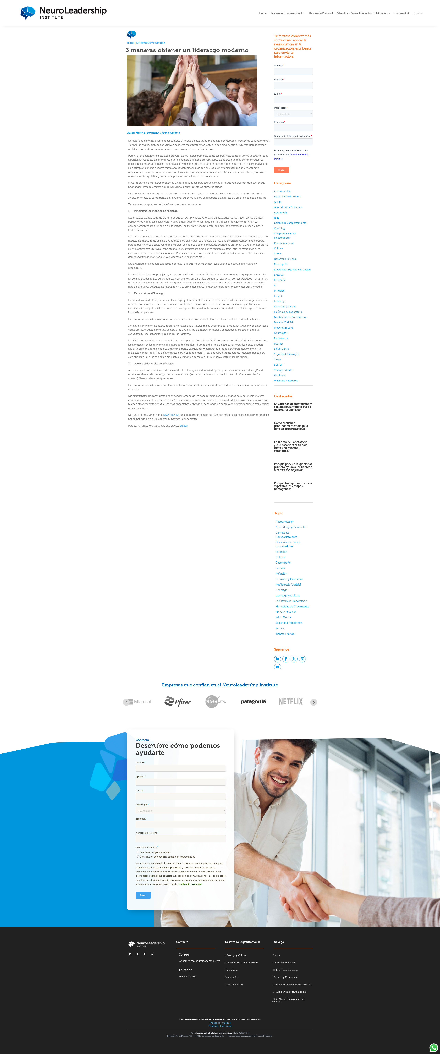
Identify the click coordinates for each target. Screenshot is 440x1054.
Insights (278, 296)
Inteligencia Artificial (288, 584)
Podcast (278, 343)
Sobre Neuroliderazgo (285, 970)
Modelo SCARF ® (283, 322)
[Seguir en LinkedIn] (277, 659)
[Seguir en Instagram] (302, 659)
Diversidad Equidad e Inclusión (241, 963)
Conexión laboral (284, 243)
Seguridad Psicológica (286, 354)
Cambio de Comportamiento (286, 534)
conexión (281, 551)
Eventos (417, 13)
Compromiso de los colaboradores (288, 544)
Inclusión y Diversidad (289, 579)
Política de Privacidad (220, 1023)
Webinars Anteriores (286, 380)
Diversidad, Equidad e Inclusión (292, 269)
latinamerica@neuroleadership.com (199, 961)
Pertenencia (281, 338)
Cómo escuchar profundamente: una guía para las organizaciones (291, 425)
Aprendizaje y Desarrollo (288, 207)
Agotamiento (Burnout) (287, 196)
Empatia (280, 568)
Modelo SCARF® (286, 612)
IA (275, 285)
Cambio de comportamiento (290, 223)
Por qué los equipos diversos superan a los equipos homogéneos (293, 486)
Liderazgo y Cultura (150, 43)
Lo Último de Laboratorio (288, 311)
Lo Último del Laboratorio (291, 601)
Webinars (279, 375)
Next (313, 702)
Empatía (279, 274)
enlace (184, 425)
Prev (126, 702)
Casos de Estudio (234, 985)
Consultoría (231, 970)
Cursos (278, 253)
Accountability (282, 191)
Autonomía (280, 212)
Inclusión (279, 290)
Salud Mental (281, 348)
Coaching (279, 228)
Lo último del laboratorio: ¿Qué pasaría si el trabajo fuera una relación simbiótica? (291, 446)
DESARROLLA (171, 414)
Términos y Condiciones (220, 1026)
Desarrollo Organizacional (286, 13)
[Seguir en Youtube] (277, 667)
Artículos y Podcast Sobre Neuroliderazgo (362, 13)
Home (263, 13)
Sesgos (280, 628)
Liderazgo (279, 301)
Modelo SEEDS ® (283, 327)
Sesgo (277, 359)
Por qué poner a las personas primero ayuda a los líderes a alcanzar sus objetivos (293, 467)
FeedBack (279, 280)
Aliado (277, 201)
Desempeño (281, 264)
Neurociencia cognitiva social (289, 992)
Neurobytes (281, 333)
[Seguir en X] (294, 659)
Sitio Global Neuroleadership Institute (288, 1000)
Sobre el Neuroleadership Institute (292, 985)
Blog (130, 43)
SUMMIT (279, 364)
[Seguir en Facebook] (285, 659)
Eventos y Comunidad (285, 977)
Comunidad (401, 13)
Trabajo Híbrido (283, 370)
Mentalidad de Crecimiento (290, 317)
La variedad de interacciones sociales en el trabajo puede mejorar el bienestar (293, 406)
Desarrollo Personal (321, 13)
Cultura (278, 248)
